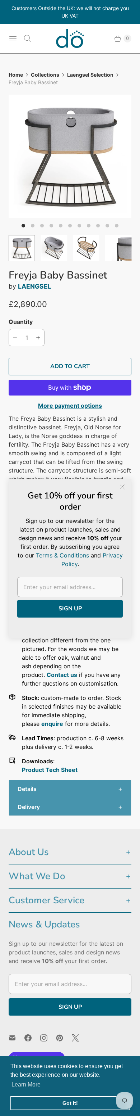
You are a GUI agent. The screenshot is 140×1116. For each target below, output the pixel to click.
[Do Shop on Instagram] (48, 1038)
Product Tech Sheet (50, 769)
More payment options (70, 405)
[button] (70, 789)
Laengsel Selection (90, 75)
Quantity (21, 321)
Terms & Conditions (62, 555)
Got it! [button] (70, 1103)
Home (16, 75)
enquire (52, 723)
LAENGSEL (34, 286)
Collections (45, 75)
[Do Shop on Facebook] (32, 1038)
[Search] (27, 38)
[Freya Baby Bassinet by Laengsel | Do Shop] (70, 156)
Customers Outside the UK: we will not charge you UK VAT (70, 12)
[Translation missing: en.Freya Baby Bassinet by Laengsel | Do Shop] (22, 248)
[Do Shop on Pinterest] (64, 1038)
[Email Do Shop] (16, 1038)
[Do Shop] (70, 38)
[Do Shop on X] (80, 1038)
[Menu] (13, 38)
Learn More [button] (26, 1084)
